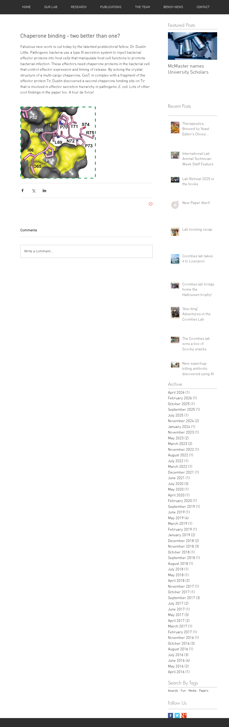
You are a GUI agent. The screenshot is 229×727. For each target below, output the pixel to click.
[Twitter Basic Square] (177, 715)
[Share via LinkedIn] (44, 190)
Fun (183, 691)
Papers (203, 691)
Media (192, 691)
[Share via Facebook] (22, 190)
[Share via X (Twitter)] (33, 190)
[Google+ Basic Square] (184, 715)
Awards (173, 691)
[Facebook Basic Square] (170, 715)
